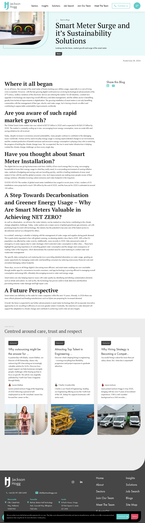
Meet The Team (105, 505)
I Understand (121, 516)
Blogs (129, 498)
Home (100, 478)
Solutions (131, 485)
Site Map (131, 505)
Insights (130, 478)
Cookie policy (41, 518)
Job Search (133, 491)
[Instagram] (73, 482)
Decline (135, 516)
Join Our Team (105, 498)
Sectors (100, 491)
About (100, 485)
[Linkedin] (81, 482)
